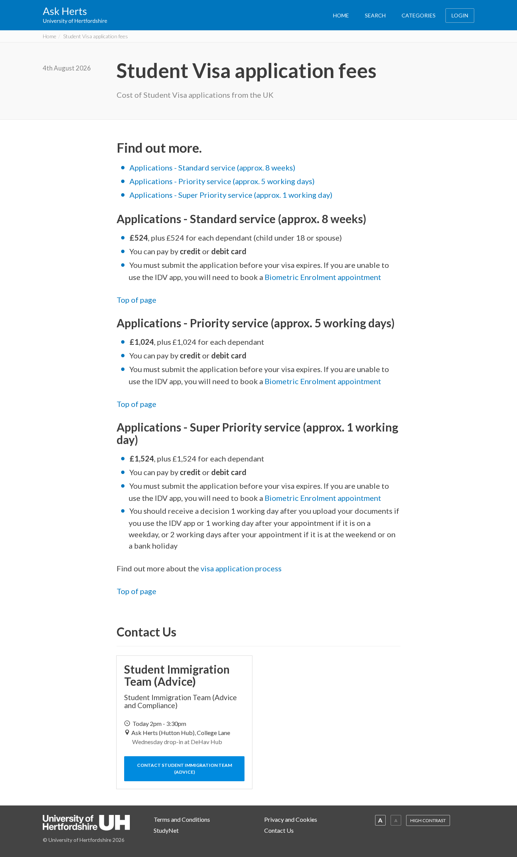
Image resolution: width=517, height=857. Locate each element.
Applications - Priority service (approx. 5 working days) (222, 181)
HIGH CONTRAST (428, 820)
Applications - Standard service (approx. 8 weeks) (212, 167)
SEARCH (375, 15)
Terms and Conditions (182, 819)
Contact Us (279, 830)
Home (49, 36)
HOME (341, 15)
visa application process (241, 568)
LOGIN (460, 15)
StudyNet (166, 830)
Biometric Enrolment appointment (323, 276)
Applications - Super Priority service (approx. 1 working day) (230, 194)
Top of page (136, 299)
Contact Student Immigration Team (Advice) (184, 768)
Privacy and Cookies (290, 819)
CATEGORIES (419, 15)
